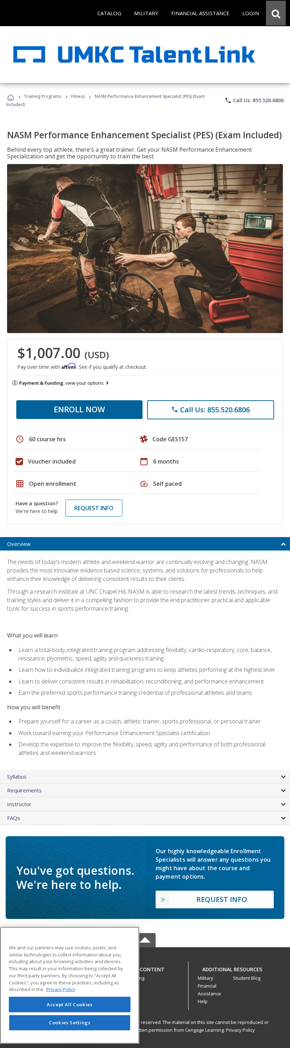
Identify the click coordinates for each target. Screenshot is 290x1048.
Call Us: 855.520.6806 (254, 100)
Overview (19, 543)
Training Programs (42, 96)
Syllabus (17, 776)
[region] (69, 985)
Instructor (19, 804)
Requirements (24, 790)
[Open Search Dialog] (276, 13)
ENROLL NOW (79, 409)
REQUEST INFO (94, 508)
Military (205, 978)
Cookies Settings (70, 1022)
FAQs (13, 817)
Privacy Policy (240, 1030)
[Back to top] (145, 968)
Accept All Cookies (70, 1004)
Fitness (78, 96)
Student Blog (246, 978)
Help (203, 1001)
